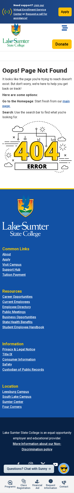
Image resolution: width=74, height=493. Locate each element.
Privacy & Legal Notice (18, 349)
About (6, 254)
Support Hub (11, 269)
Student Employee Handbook (23, 327)
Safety (7, 364)
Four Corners (12, 407)
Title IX (7, 354)
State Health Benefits (17, 322)
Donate (61, 44)
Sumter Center (12, 402)
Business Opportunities (19, 317)
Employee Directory (16, 307)
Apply (65, 12)
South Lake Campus (16, 397)
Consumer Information (19, 359)
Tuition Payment (14, 275)
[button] (63, 468)
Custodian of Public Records (23, 369)
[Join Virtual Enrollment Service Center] (7, 12)
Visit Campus (12, 264)
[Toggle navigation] (64, 27)
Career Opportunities (17, 297)
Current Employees (16, 302)
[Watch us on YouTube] (55, 464)
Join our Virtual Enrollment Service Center (29, 9)
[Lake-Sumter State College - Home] (16, 35)
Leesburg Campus (15, 392)
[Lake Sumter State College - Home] (25, 216)
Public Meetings (14, 312)
